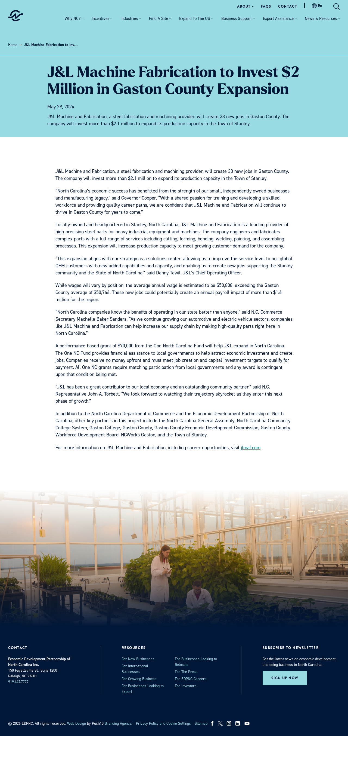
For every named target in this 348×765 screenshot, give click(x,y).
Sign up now (284, 678)
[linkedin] (237, 723)
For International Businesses (135, 668)
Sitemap (201, 723)
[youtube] (247, 723)
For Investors (186, 685)
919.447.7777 (18, 681)
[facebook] (212, 723)
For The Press (186, 671)
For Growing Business (139, 678)
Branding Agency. (118, 723)
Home (12, 44)
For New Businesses (138, 659)
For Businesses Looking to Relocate (196, 661)
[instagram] (228, 723)
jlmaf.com (250, 447)
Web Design (76, 723)
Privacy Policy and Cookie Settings (163, 723)
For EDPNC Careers (191, 678)
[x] (220, 723)
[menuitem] (245, 6)
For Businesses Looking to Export (143, 688)
